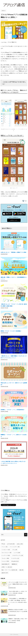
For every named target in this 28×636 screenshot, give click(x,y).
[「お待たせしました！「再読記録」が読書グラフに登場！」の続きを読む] (14, 241)
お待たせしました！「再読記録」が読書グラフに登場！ (14, 252)
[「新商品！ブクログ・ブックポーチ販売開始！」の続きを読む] (14, 320)
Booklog (16, 634)
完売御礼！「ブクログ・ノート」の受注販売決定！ (13, 409)
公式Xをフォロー (14, 220)
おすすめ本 (9, 543)
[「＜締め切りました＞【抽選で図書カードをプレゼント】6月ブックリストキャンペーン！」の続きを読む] (14, 345)
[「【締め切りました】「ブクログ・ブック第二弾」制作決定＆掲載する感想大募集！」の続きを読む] (14, 293)
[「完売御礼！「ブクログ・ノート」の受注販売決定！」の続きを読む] (14, 399)
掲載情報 (14, 564)
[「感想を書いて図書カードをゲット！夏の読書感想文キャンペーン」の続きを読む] (14, 266)
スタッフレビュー (5, 552)
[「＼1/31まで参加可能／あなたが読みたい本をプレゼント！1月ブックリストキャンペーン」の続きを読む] (14, 450)
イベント (3, 546)
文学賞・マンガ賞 (5, 567)
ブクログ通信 (14, 5)
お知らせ (3, 10)
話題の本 (3, 572)
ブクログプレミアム (16, 555)
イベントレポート (13, 546)
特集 (20, 570)
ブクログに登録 (17, 210)
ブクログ (6, 496)
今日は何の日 (14, 561)
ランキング (4, 561)
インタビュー (4, 549)
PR (2, 543)
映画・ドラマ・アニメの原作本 (8, 570)
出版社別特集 (4, 564)
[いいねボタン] (23, 201)
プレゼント (4, 558)
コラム (13, 549)
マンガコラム (14, 558)
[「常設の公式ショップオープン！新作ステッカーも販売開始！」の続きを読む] (14, 372)
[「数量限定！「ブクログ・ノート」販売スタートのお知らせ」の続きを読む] (14, 424)
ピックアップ (4, 555)
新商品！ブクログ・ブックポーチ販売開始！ (11, 331)
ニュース (15, 552)
